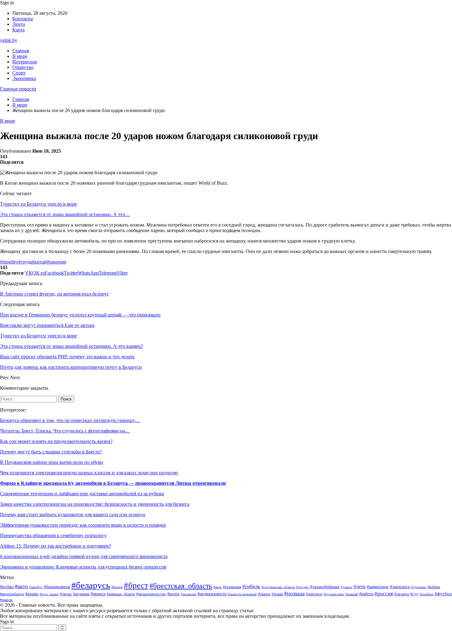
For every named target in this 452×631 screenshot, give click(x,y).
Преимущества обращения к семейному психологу (53, 535)
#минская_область (121, 594)
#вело (217, 587)
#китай (39, 261)
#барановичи (57, 586)
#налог (173, 594)
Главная (20, 50)
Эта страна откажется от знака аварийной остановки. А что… (65, 214)
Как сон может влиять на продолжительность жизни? (56, 441)
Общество (23, 67)
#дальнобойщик (324, 587)
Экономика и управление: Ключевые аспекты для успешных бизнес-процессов (83, 566)
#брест (136, 585)
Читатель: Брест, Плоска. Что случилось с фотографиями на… (65, 430)
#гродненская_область (278, 587)
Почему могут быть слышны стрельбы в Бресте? (51, 451)
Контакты (22, 18)
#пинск (264, 594)
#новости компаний (242, 594)
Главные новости (18, 88)
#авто (21, 586)
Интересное (24, 61)
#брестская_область (180, 585)
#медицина (81, 594)
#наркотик (188, 594)
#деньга (346, 587)
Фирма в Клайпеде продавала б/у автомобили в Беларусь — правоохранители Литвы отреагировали (113, 483)
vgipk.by (8, 40)
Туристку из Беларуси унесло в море (38, 204)
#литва (66, 594)
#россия (384, 594)
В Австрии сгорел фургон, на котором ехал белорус (54, 293)
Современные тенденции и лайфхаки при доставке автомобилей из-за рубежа (82, 493)
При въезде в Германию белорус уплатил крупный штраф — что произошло (80, 314)
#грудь (25, 261)
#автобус (36, 587)
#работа (366, 593)
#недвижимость (212, 594)
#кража (31, 594)
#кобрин (433, 587)
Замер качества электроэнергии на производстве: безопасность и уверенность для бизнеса (94, 504)
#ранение (56, 261)
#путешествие (333, 594)
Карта (18, 29)
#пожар (277, 594)
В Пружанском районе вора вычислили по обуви (51, 462)
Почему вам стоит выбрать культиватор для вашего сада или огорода (72, 514)
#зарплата (400, 586)
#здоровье (418, 587)
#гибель (251, 586)
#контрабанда (12, 594)
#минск (98, 593)
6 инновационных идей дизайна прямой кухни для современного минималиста (84, 556)
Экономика (24, 78)
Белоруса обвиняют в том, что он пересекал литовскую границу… (70, 420)
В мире (19, 56)
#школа (6, 600)
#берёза (117, 587)
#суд (414, 594)
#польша (294, 593)
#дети (360, 586)
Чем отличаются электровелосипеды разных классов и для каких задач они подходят (89, 472)
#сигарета (401, 594)
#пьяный (351, 594)
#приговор (314, 594)
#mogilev (9, 261)
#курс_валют (49, 594)
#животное (378, 586)
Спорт (19, 72)
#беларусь (90, 585)
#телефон (426, 594)
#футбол (443, 593)
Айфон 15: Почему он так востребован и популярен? (55, 546)
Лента (18, 24)
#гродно (302, 587)
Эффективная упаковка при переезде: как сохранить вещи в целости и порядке (83, 525)
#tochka (7, 586)
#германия (232, 587)
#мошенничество (151, 594)
